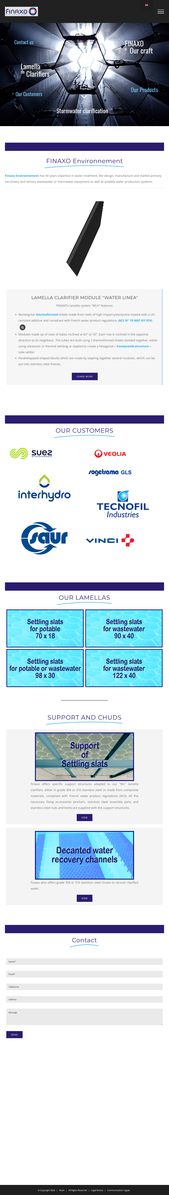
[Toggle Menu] (160, 11)
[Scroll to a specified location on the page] (30, 66)
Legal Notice (97, 1190)
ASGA (61, 1190)
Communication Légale (118, 1190)
